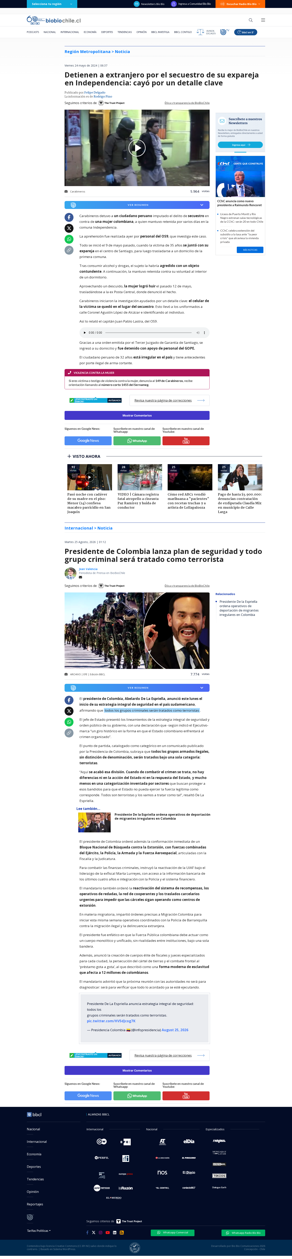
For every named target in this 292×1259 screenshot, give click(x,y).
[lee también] (95, 822)
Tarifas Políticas (37, 1230)
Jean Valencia (88, 569)
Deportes (107, 32)
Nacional (50, 32)
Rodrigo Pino (103, 96)
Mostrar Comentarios (137, 415)
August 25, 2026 (175, 1030)
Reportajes (35, 1204)
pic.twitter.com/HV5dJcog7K (111, 1021)
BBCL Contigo (183, 32)
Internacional (70, 32)
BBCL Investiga (160, 32)
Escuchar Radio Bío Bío (242, 4)
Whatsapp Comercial (175, 1232)
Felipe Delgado (94, 92)
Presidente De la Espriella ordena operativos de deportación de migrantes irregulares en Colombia (162, 817)
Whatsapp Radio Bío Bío (246, 1233)
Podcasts (33, 32)
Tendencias (125, 32)
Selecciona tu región (46, 4)
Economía (90, 32)
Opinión (141, 32)
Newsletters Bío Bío (152, 4)
